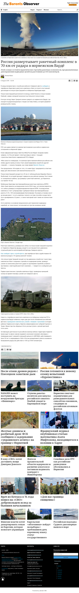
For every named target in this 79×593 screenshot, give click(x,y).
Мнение (46, 10)
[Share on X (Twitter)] (72, 81)
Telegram (59, 574)
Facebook (59, 570)
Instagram (59, 572)
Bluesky (59, 565)
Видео (33, 10)
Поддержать (5, 568)
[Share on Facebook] (69, 81)
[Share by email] (74, 81)
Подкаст (39, 10)
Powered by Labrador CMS (39, 590)
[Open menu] (1, 10)
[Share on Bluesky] (77, 81)
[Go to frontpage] (22, 4)
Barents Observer (39, 165)
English (5, 10)
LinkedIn (59, 576)
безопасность (6, 346)
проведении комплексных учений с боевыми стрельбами (26, 322)
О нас (3, 555)
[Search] (77, 10)
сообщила (45, 86)
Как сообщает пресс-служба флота (12, 253)
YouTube (59, 578)
